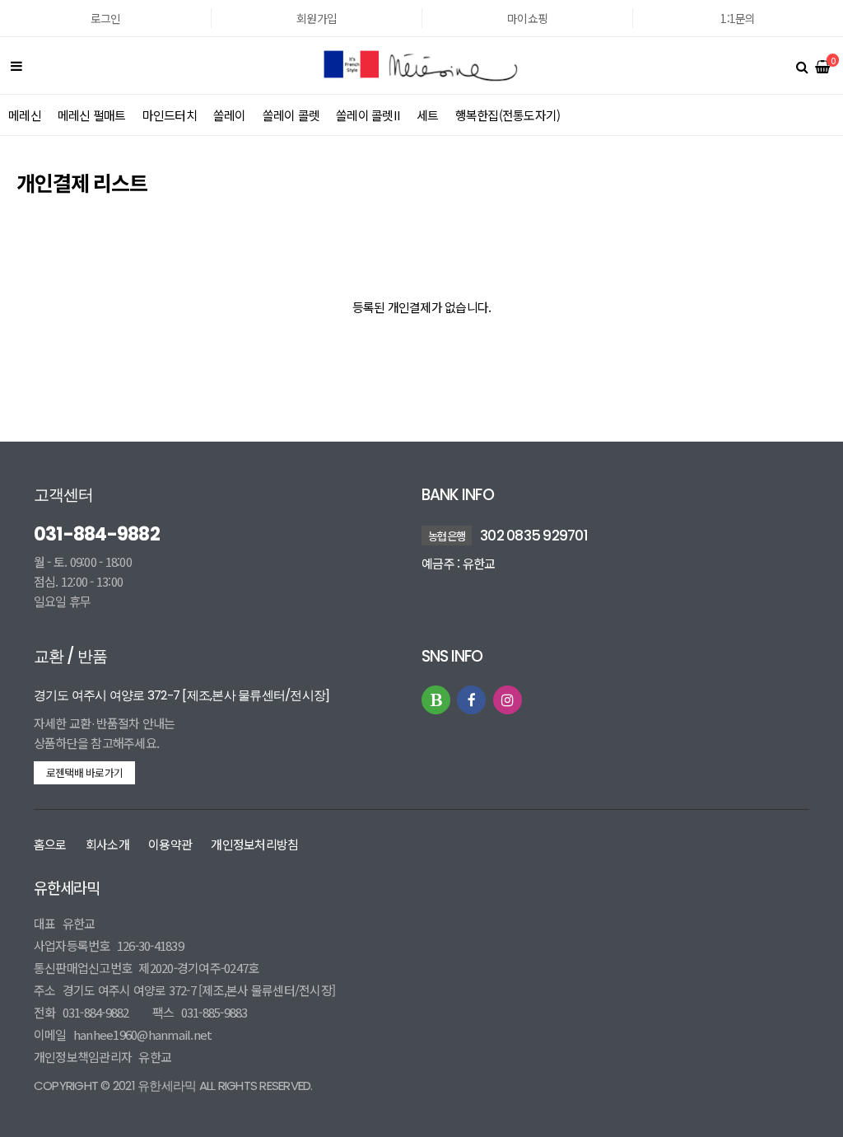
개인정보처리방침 (254, 844)
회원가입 (316, 18)
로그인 (106, 18)
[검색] (801, 66)
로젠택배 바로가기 (84, 772)
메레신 (24, 115)
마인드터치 (169, 115)
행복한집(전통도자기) (508, 115)
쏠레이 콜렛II (368, 115)
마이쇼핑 (527, 18)
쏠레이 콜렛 (291, 115)
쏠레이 (229, 115)
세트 (428, 115)
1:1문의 (737, 18)
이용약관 (170, 844)
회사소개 (107, 844)
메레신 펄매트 (92, 115)
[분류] (16, 66)
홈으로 (50, 844)
